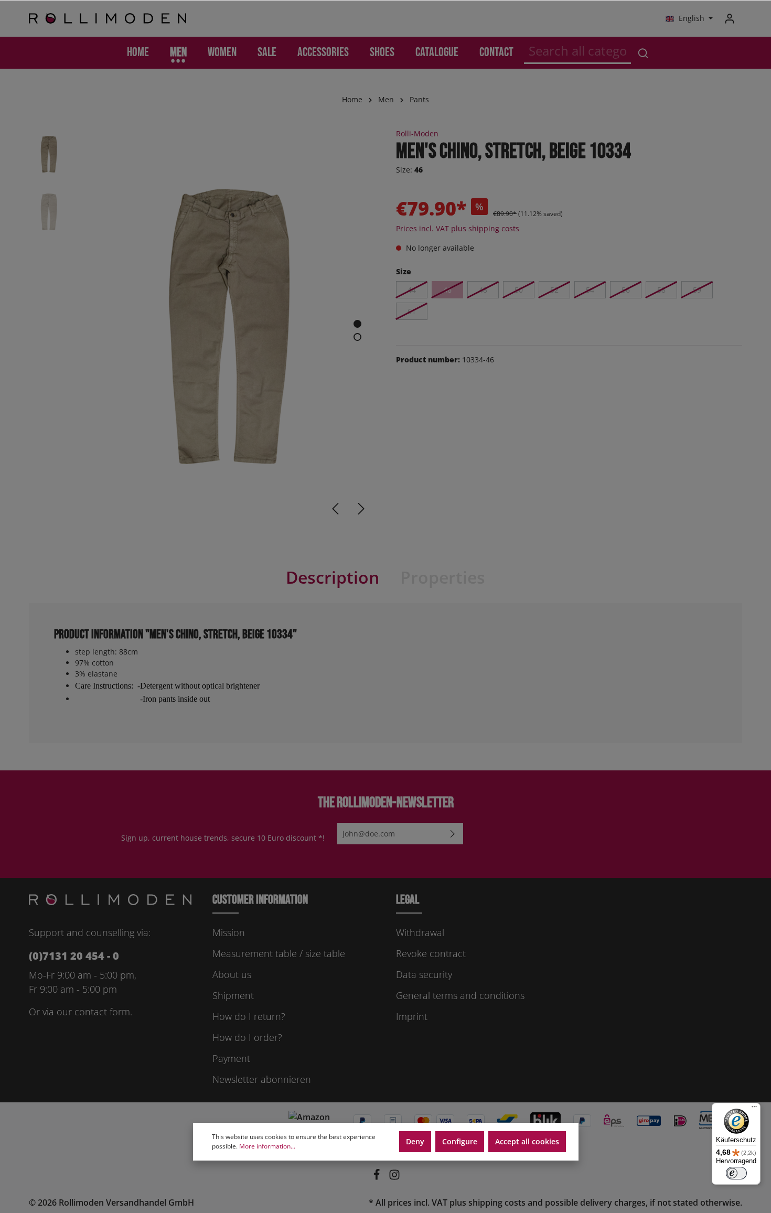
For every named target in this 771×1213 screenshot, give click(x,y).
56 (626, 290)
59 (697, 290)
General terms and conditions (460, 995)
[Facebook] (377, 1177)
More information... (267, 1146)
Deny (415, 1141)
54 (590, 290)
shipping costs (497, 1202)
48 (483, 290)
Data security (424, 974)
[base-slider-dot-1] (357, 324)
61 (412, 311)
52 (554, 290)
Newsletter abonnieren (261, 1079)
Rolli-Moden (417, 133)
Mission (228, 932)
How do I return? (248, 1016)
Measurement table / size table (278, 953)
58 (661, 290)
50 (519, 290)
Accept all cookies (527, 1141)
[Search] (643, 53)
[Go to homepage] (107, 18)
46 (447, 290)
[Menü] (754, 1109)
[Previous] (335, 509)
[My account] (729, 18)
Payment (231, 1058)
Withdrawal (420, 932)
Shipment (233, 995)
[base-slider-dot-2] (357, 337)
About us (231, 974)
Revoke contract (431, 953)
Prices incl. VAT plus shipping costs (457, 228)
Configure (459, 1141)
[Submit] (452, 833)
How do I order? (247, 1037)
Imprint (411, 1016)
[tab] (332, 577)
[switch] (736, 1173)
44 (412, 290)
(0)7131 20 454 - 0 (74, 956)
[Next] (361, 509)
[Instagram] (394, 1177)
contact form (102, 1011)
